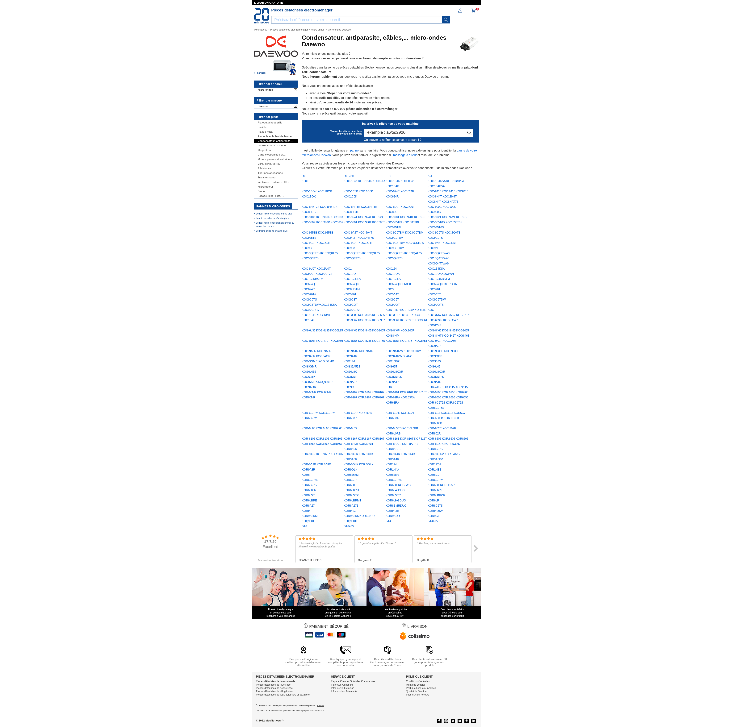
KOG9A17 (392, 382)
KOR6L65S (435, 490)
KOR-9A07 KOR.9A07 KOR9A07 (322, 454)
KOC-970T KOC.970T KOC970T (406, 217)
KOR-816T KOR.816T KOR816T (406, 438)
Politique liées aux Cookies (421, 688)
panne (354, 150)
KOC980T (350, 294)
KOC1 (348, 268)
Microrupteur (265, 186)
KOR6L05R (309, 490)
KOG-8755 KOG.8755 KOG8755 (364, 340)
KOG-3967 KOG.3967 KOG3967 (364, 320)
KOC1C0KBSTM (312, 278)
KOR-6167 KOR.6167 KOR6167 (364, 392)
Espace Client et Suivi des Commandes (353, 681)
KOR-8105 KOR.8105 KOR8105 (322, 438)
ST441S (433, 521)
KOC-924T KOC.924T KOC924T (364, 217)
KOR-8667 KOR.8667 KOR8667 (322, 443)
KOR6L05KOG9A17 (398, 485)
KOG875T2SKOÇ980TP (317, 382)
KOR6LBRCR (436, 495)
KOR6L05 (350, 485)
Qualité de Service (416, 691)
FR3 (388, 175)
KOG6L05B (309, 371)
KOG (431, 309)
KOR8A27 (308, 505)
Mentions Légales (415, 684)
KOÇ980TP (351, 521)
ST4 (388, 521)
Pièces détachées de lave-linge (273, 684)
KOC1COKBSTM (439, 278)
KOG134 (349, 361)
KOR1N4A (392, 469)
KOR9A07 (350, 510)
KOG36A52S (352, 366)
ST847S (349, 526)
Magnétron (264, 150)
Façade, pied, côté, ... (271, 195)
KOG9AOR (309, 387)
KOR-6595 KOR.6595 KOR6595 (448, 397)
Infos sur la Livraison (342, 688)
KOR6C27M (435, 479)
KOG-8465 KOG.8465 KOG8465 (448, 330)
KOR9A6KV (435, 510)
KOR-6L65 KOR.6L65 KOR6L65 (322, 428)
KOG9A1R (434, 382)
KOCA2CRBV (311, 309)
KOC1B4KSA (436, 268)
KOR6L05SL (352, 490)
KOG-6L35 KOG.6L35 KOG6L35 (322, 330)
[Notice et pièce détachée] (261, 15)
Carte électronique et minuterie (270, 154)
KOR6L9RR (393, 495)
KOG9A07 (350, 382)
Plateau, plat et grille (270, 122)
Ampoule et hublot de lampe (275, 136)
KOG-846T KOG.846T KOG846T (448, 335)
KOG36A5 (434, 361)
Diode (261, 191)
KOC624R (308, 289)
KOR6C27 (350, 479)
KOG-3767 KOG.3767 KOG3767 (448, 315)
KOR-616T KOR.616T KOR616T (406, 392)
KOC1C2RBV (352, 278)
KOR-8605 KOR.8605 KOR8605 (448, 438)
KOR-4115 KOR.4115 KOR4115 (448, 387)
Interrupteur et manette (272, 145)
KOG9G (349, 387)
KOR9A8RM (310, 515)
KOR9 (306, 510)
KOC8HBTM (352, 289)
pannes (261, 72)
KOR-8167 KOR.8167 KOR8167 (364, 438)
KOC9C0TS (309, 299)
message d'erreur (405, 155)
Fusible (262, 127)
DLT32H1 (350, 175)
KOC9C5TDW (437, 299)
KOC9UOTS (436, 304)
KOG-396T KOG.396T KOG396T (406, 320)
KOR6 (306, 474)
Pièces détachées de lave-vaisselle (275, 681)
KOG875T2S (436, 376)
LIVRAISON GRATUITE (268, 2)
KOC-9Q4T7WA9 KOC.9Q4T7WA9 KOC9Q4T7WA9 (439, 258)
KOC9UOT (393, 304)
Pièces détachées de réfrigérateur (274, 691)
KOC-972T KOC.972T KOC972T (448, 217)
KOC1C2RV (393, 278)
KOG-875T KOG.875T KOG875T (406, 340)
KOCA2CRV (352, 309)
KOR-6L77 (350, 428)
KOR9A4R (392, 510)
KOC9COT (351, 304)
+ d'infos (320, 705)
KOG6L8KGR (394, 371)
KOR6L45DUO (395, 490)
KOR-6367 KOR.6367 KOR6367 (364, 397)
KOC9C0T (434, 294)
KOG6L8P (308, 376)
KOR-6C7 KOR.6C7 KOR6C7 (446, 412)
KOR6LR (433, 500)
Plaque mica (265, 131)
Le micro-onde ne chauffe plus (271, 231)
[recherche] (446, 19)
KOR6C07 (434, 474)
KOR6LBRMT (352, 500)
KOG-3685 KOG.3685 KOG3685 (364, 315)
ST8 (304, 526)
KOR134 (391, 464)
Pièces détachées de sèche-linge (274, 688)
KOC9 (390, 289)
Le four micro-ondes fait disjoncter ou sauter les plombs (275, 225)
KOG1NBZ (393, 361)
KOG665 (391, 366)
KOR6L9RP (351, 495)
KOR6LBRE (309, 500)
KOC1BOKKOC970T (441, 273)
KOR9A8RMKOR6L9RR (359, 515)
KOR (389, 387)
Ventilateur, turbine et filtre (273, 182)
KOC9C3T (350, 299)
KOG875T (350, 376)
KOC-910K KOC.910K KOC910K (322, 217)
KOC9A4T (392, 294)
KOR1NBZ (434, 469)
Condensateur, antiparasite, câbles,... (274, 140)
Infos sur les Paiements (344, 691)
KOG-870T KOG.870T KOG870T (322, 340)
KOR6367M (351, 474)
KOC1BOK (393, 273)
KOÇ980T (308, 521)
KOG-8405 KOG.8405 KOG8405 (364, 330)
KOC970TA (309, 294)
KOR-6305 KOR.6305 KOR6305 (448, 392)
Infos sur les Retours (417, 694)
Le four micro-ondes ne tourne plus (274, 213)
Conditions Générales (418, 681)
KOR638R (392, 474)
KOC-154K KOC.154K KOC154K (364, 181)
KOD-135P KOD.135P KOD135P (406, 309)
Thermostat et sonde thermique (270, 173)
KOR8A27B (351, 505)
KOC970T (434, 289)
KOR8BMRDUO (396, 505)
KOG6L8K (350, 371)
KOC (305, 181)
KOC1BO (350, 273)
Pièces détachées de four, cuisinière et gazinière (283, 694)
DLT (304, 175)
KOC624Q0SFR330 (398, 284)
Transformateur (267, 177)
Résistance (264, 168)
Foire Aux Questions (342, 684)
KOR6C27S (309, 485)
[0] (473, 11)
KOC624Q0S (352, 284)
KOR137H (434, 464)
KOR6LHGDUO (396, 500)
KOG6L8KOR (436, 371)
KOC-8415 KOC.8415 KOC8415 (448, 191)
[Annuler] (295, 90)
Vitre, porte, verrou (269, 163)
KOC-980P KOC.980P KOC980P (322, 222)
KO (430, 175)
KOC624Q (308, 284)
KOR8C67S (435, 505)
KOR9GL (433, 515)
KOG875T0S (394, 376)
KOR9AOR (393, 515)
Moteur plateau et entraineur (275, 159)
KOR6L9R (308, 495)
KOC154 (391, 268)
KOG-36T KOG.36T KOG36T (404, 315)
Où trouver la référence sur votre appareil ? (392, 139)
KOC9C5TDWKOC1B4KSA (319, 304)
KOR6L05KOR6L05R (441, 485)
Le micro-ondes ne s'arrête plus (272, 218)
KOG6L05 (434, 366)
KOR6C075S (310, 479)
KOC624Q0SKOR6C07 (442, 284)
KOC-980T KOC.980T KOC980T (364, 222)
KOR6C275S (394, 479)
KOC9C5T (392, 299)
